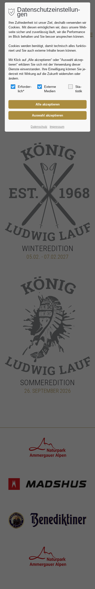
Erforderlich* (25, 89)
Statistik (78, 89)
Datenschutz (39, 126)
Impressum (57, 126)
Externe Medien (50, 89)
